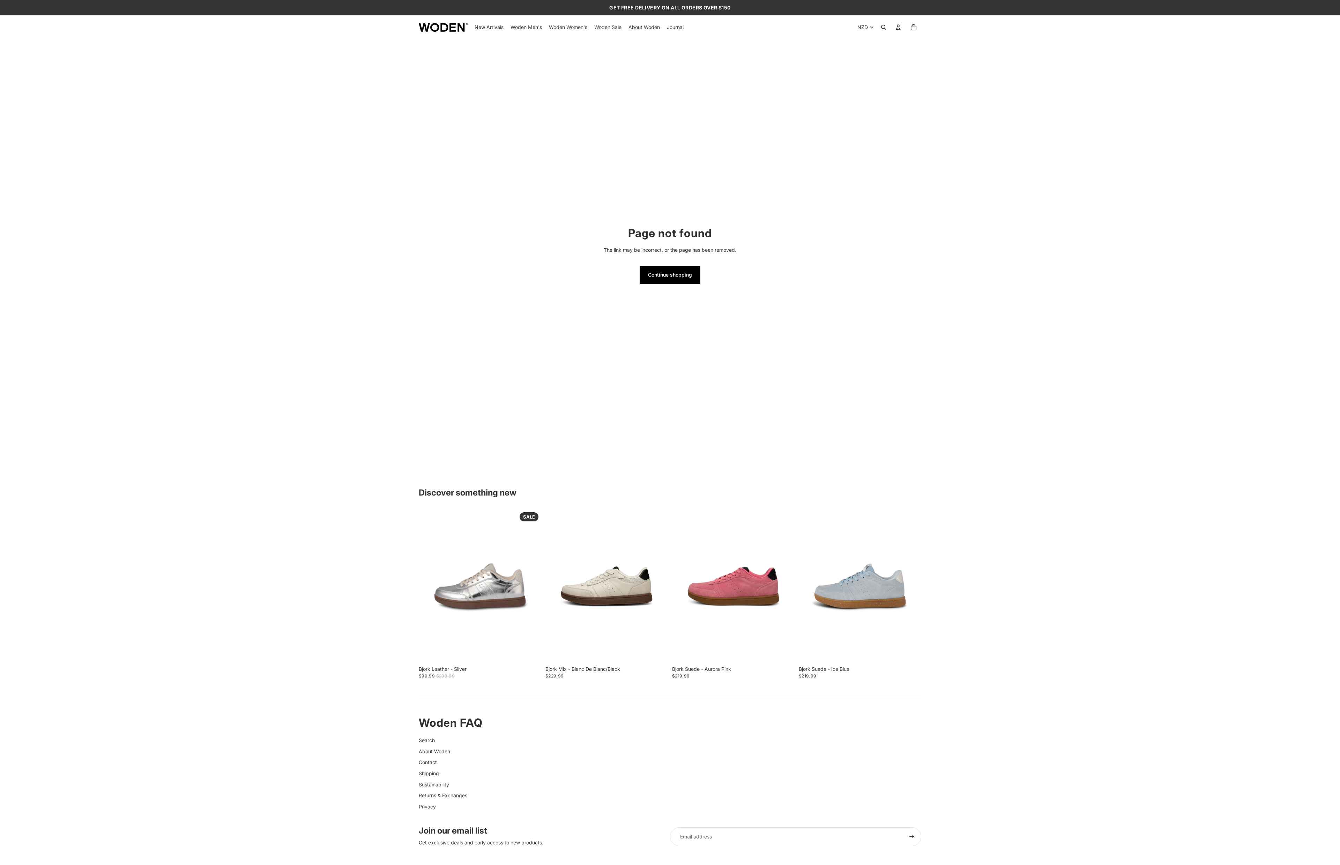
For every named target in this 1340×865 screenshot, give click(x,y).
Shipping (429, 773)
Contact (428, 762)
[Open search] (883, 27)
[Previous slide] (429, 586)
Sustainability (434, 784)
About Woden (434, 751)
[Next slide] (530, 586)
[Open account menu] (898, 27)
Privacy (427, 806)
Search (427, 740)
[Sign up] (912, 836)
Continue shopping (670, 275)
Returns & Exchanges (443, 795)
